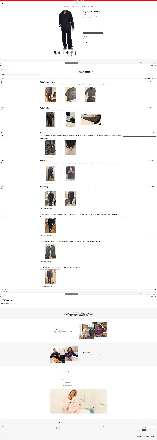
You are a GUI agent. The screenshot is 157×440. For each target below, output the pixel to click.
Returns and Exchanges (86, 38)
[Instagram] (3, 426)
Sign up (144, 429)
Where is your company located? (67, 376)
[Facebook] (2, 426)
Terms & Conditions (58, 426)
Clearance (91, 6)
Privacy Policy (58, 427)
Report (51, 129)
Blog (100, 427)
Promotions (101, 423)
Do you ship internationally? (66, 382)
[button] (155, 289)
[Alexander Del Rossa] (78, 3)
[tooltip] (145, 78)
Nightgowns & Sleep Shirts (85, 6)
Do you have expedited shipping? (67, 379)
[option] (66, 30)
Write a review (154, 65)
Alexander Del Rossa (6, 436)
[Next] (78, 30)
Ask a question (153, 296)
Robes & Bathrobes (66, 6)
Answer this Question (5, 303)
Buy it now (93, 32)
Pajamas (72, 6)
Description (85, 36)
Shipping (84, 17)
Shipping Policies (58, 428)
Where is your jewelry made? (67, 385)
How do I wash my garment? (66, 371)
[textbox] (87, 22)
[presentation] (50, 94)
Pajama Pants (77, 6)
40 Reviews (7, 291)
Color (84, 21)
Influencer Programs (102, 426)
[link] (87, 12)
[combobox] (93, 23)
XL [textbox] (84, 26)
